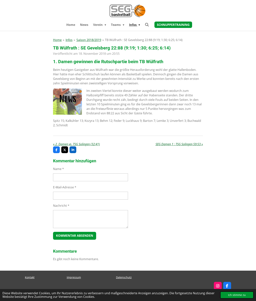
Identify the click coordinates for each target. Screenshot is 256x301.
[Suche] (146, 25)
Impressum (74, 277)
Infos (69, 40)
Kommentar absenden (74, 236)
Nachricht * (61, 206)
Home (57, 40)
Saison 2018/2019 (88, 40)
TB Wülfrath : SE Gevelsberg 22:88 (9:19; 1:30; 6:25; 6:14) (144, 40)
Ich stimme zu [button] (237, 295)
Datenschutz (124, 277)
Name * (58, 169)
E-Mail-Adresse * (64, 187)
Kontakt (29, 277)
